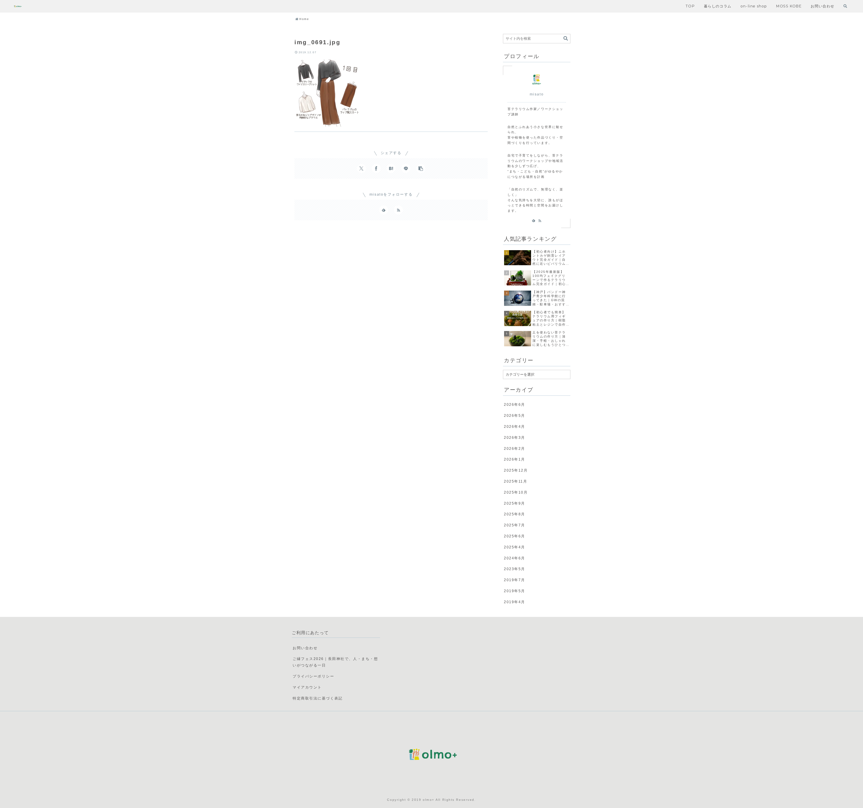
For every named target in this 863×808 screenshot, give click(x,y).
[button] (420, 168)
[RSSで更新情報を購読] (398, 209)
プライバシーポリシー (313, 676)
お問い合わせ (305, 648)
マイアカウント (307, 687)
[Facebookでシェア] (376, 168)
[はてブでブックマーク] (391, 168)
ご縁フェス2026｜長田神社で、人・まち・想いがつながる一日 (335, 662)
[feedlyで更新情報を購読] (383, 209)
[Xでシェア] (361, 168)
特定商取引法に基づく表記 (318, 698)
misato (537, 94)
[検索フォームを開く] (845, 6)
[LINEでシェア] (405, 168)
